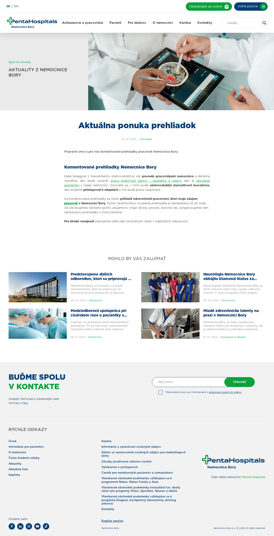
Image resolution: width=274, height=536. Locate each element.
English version (112, 521)
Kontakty (204, 22)
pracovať (71, 203)
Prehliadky (146, 139)
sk (8, 6)
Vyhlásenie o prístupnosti (119, 467)
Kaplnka (14, 475)
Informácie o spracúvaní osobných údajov (131, 447)
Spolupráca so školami (233, 337)
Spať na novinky (20, 62)
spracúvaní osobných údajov (225, 392)
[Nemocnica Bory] (32, 23)
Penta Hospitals (253, 477)
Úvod (12, 441)
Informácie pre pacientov (26, 447)
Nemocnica (95, 300)
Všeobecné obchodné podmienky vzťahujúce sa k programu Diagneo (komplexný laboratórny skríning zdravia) (138, 500)
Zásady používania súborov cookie (126, 461)
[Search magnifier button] (264, 23)
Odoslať (239, 382)
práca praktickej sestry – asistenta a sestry (146, 180)
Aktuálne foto (18, 469)
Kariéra (185, 22)
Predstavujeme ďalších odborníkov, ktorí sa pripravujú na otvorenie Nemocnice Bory (102, 279)
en (16, 6)
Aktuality (15, 463)
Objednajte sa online (205, 6)
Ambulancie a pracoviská (82, 22)
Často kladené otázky (24, 458)
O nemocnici (163, 22)
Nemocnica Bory (110, 528)
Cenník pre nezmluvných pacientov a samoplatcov (137, 472)
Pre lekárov (137, 22)
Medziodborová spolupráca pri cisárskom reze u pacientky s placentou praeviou (98, 315)
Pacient (115, 22)
